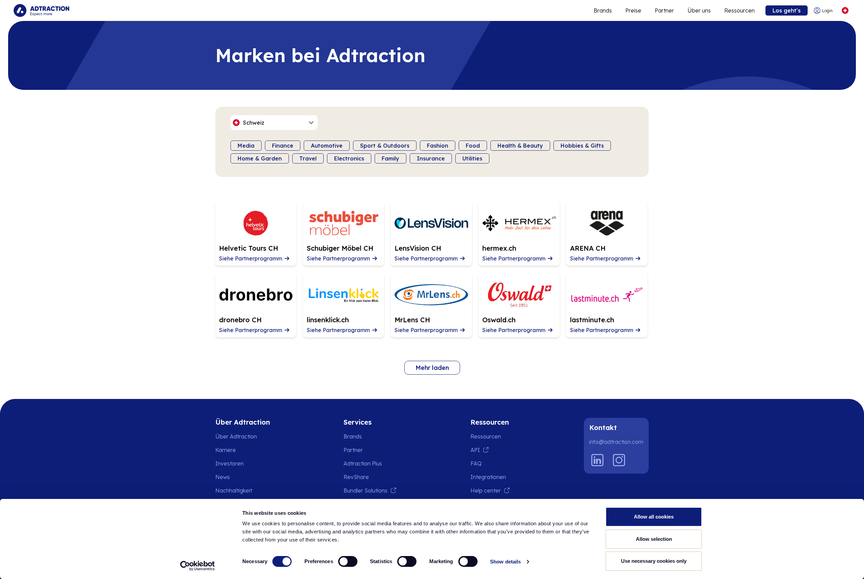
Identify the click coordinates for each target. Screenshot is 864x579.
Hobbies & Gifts (582, 145)
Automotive (327, 145)
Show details (505, 561)
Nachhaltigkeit (233, 490)
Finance (282, 145)
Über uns (699, 10)
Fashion (437, 145)
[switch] (347, 561)
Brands (603, 10)
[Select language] (844, 10)
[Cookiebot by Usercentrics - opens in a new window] (197, 566)
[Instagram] (619, 460)
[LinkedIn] (597, 460)
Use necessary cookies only (653, 561)
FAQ (476, 463)
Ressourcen (739, 10)
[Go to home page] (41, 10)
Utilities (472, 158)
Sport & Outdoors (384, 145)
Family (390, 158)
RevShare (356, 477)
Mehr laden (432, 368)
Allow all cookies (654, 517)
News (222, 477)
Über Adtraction (236, 436)
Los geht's (787, 10)
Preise (633, 10)
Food (473, 145)
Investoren (229, 463)
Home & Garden (260, 158)
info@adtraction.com (616, 441)
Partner (664, 10)
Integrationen (488, 477)
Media (246, 145)
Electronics (349, 158)
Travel (308, 158)
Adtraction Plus (363, 463)
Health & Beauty (520, 145)
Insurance (431, 158)
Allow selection (654, 539)
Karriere (225, 450)
